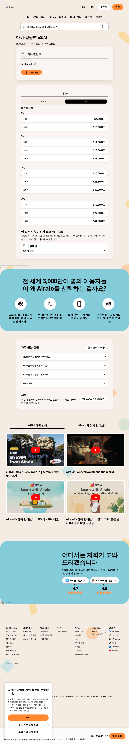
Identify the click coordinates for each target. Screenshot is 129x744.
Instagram (116, 635)
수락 (28, 717)
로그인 (103, 7)
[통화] (92, 7)
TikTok (114, 643)
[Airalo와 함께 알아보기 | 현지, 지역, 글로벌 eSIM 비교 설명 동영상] (95, 497)
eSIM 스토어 (39, 17)
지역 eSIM (10, 643)
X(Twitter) (116, 639)
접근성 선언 (106, 696)
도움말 (99, 17)
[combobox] (64, 26)
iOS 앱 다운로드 (77, 580)
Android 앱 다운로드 (106, 580)
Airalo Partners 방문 (97, 632)
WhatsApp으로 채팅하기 (93, 399)
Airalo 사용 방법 (58, 17)
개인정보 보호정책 (55, 696)
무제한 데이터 (11, 635)
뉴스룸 (77, 646)
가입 (117, 7)
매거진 (88, 17)
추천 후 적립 (11, 650)
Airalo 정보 (75, 17)
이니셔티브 (79, 635)
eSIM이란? (27, 631)
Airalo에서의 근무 (82, 654)
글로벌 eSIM (11, 639)
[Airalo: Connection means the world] (95, 450)
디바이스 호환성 (29, 639)
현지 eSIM (36, 43)
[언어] (83, 7)
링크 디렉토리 (93, 696)
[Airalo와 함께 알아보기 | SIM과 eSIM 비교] (35, 497)
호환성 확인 (33, 72)
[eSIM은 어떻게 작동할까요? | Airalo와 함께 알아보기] (35, 450)
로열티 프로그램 (12, 654)
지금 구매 (117, 736)
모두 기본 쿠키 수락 (28, 724)
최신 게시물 (62, 631)
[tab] (64, 93)
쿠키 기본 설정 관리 (28, 732)
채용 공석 (78, 650)
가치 (76, 639)
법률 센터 (70, 696)
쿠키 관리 (80, 696)
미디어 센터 (79, 643)
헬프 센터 (44, 631)
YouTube (115, 650)
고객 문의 (44, 639)
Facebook (116, 631)
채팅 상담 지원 (46, 635)
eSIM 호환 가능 (38, 739)
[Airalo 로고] (13, 7)
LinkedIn (115, 646)
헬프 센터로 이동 (96, 347)
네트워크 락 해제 (57, 739)
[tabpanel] (64, 160)
